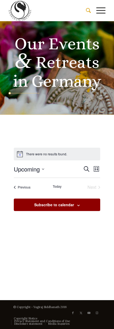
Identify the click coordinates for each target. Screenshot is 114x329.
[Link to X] (81, 313)
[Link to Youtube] (89, 313)
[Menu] (98, 10)
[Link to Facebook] (73, 313)
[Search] (86, 10)
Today (57, 186)
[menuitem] (86, 10)
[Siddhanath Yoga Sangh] (47, 10)
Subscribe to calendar (54, 204)
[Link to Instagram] (97, 313)
